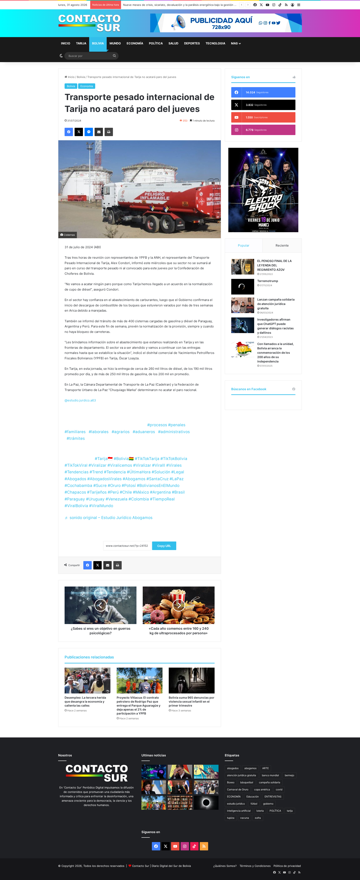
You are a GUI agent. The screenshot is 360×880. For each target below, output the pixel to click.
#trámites (76, 438)
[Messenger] (89, 132)
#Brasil (178, 492)
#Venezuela (117, 499)
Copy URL (164, 546)
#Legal (177, 472)
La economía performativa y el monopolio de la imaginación (161, 4)
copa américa (262, 789)
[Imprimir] (109, 132)
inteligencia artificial (239, 810)
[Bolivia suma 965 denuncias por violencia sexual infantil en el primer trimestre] (192, 680)
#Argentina (160, 492)
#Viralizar (97, 465)
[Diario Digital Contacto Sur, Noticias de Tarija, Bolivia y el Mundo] (89, 23)
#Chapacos (75, 492)
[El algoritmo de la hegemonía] (153, 772)
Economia (86, 86)
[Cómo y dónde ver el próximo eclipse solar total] (206, 803)
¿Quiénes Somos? (225, 865)
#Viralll (158, 465)
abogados (233, 768)
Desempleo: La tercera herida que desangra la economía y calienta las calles (85, 701)
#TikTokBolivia (173, 458)
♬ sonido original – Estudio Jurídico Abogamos (108, 517)
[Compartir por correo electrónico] (99, 132)
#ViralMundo (101, 505)
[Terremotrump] (242, 287)
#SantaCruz (157, 478)
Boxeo (230, 782)
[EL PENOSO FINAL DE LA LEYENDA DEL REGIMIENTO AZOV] (242, 267)
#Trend (96, 472)
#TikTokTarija (147, 458)
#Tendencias (77, 472)
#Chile (126, 492)
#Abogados (75, 478)
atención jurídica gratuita (241, 775)
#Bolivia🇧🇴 (124, 458)
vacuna (244, 817)
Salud (173, 43)
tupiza (230, 817)
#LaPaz (177, 478)
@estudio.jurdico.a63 (80, 400)
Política (156, 43)
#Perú (113, 492)
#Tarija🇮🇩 (104, 458)
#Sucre (100, 485)
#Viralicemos (120, 465)
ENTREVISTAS (273, 796)
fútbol (254, 803)
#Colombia (139, 499)
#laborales (99, 431)
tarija (290, 810)
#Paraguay (75, 499)
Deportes (192, 43)
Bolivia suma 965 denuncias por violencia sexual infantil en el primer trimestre (191, 701)
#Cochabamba (78, 485)
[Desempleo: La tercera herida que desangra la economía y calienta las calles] (87, 680)
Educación (252, 796)
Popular (243, 245)
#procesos (157, 424)
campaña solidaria (269, 782)
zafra (258, 817)
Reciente (282, 245)
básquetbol (246, 782)
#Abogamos (134, 478)
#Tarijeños (97, 492)
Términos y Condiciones (255, 865)
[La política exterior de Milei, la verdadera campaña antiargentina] (153, 787)
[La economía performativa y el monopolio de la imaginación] (206, 772)
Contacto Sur (141, 865)
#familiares (75, 431)
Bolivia (98, 43)
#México (141, 492)
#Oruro (114, 485)
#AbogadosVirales (104, 478)
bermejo (289, 775)
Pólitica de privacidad (287, 865)
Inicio (65, 43)
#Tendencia (115, 472)
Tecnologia (215, 43)
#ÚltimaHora (139, 472)
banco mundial (270, 775)
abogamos (250, 768)
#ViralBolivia (76, 505)
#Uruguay (95, 499)
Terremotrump (267, 281)
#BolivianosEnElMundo (158, 485)
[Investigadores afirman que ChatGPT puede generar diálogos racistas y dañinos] (242, 325)
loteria (260, 810)
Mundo (115, 43)
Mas (234, 43)
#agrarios (121, 431)
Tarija (81, 43)
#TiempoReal (162, 499)
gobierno (268, 803)
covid (279, 789)
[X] (79, 132)
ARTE (265, 768)
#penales (176, 424)
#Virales (174, 465)
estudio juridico (236, 803)
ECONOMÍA (234, 796)
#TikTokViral (76, 465)
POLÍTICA (275, 810)
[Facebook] (69, 132)
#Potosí (129, 485)
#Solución (161, 472)
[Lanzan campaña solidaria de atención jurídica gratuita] (242, 305)
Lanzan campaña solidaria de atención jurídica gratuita (276, 304)
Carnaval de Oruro (237, 789)
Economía (135, 43)
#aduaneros (144, 431)
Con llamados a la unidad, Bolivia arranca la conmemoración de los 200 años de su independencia (275, 352)
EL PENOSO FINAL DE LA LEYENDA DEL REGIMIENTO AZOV (274, 265)
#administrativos (174, 431)
